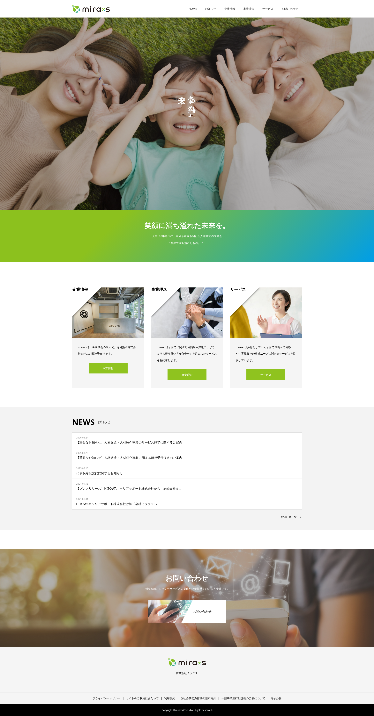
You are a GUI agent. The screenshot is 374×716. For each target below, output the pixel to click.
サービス (267, 9)
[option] (187, 105)
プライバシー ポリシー (107, 698)
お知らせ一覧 (288, 517)
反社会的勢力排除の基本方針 (198, 698)
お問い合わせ (289, 9)
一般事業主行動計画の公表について (243, 698)
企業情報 (229, 9)
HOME (193, 9)
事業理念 (248, 9)
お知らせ (210, 9)
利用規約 (169, 698)
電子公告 (276, 698)
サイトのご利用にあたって (142, 698)
